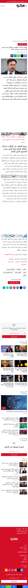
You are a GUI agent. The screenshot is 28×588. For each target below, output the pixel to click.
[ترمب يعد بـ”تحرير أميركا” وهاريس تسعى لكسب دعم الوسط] (7, 348)
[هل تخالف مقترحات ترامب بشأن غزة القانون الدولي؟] (21, 348)
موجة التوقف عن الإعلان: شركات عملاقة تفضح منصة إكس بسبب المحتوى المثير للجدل (13, 139)
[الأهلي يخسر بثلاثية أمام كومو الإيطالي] (23, 425)
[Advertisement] (14, 24)
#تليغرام (11, 259)
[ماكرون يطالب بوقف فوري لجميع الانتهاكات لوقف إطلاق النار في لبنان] (23, 470)
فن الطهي (24, 561)
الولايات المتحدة (10, 269)
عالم (25, 545)
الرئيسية (23, 41)
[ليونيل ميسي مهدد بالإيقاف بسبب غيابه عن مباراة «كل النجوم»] (23, 419)
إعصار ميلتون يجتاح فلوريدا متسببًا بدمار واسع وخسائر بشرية (8, 370)
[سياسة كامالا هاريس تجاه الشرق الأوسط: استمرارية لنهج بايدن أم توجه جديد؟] (7, 378)
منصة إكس (19, 77)
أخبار (18, 41)
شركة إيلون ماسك (8, 272)
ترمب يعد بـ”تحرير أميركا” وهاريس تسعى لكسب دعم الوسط (8, 355)
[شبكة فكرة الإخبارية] (20, 6)
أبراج (25, 557)
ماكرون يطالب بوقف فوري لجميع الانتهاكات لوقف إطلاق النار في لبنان (10, 470)
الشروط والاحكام (22, 531)
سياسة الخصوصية (21, 533)
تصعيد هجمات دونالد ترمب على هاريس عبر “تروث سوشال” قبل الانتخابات (21, 370)
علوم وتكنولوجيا (22, 552)
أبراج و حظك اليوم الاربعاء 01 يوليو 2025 (17, 411)
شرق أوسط (23, 547)
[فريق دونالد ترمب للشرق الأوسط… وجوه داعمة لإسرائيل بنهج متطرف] (23, 484)
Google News (8, 254)
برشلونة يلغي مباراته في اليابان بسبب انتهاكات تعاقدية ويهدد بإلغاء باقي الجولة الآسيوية (9, 431)
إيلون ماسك (17, 272)
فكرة (24, 269)
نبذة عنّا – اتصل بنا (21, 528)
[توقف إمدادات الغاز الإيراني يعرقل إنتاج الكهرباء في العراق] (23, 491)
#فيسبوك (23, 264)
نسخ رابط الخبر (14, 282)
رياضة (25, 549)
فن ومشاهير (23, 555)
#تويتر (17, 261)
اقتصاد (14, 41)
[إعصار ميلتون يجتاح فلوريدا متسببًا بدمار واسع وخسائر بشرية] (7, 363)
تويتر (24, 272)
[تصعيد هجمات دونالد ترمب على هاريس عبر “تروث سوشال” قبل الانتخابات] (21, 363)
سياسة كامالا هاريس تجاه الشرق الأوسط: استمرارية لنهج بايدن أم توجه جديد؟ (7, 384)
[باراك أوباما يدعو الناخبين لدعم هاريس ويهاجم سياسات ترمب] (21, 378)
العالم (19, 44)
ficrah (18, 269)
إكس (4, 241)
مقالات (25, 559)
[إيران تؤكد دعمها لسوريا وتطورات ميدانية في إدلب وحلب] (23, 478)
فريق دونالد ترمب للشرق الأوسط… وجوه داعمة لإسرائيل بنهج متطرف (10, 484)
